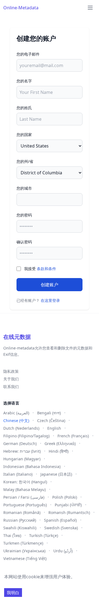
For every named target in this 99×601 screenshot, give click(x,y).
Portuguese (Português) (25, 504)
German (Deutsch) (20, 443)
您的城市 (24, 188)
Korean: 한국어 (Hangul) (25, 481)
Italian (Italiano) (17, 474)
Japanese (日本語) (56, 474)
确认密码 (24, 241)
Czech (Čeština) (51, 420)
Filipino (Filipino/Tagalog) (26, 435)
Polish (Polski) (64, 497)
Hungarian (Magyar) (21, 458)
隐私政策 (11, 371)
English (54, 428)
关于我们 (11, 379)
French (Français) (73, 435)
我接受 (40, 268)
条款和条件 (46, 268)
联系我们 (11, 386)
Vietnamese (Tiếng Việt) (24, 558)
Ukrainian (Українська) (24, 550)
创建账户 (49, 285)
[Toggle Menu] (90, 7)
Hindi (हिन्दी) (58, 451)
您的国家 (24, 134)
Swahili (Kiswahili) (19, 527)
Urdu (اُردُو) (63, 550)
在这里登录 (50, 300)
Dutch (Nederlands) (21, 428)
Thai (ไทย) (12, 535)
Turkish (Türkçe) (43, 535)
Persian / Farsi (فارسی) (23, 497)
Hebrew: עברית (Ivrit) (22, 451)
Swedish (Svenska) (61, 527)
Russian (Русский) (19, 520)
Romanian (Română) (21, 512)
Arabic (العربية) (16, 412)
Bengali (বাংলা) (49, 412)
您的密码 (24, 215)
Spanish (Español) (60, 520)
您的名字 (24, 80)
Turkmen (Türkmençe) (23, 543)
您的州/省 (24, 161)
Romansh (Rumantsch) (69, 512)
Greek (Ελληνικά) (60, 443)
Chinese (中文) (16, 420)
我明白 (13, 592)
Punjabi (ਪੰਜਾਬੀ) (68, 504)
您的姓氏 (24, 107)
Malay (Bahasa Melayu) (24, 489)
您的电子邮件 (28, 54)
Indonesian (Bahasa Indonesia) (32, 466)
